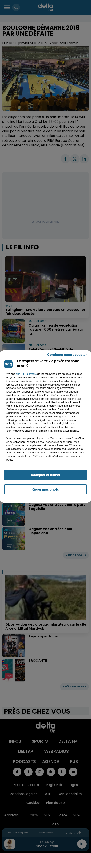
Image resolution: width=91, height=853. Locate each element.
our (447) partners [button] (26, 373)
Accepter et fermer (45, 474)
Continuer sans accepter (67, 354)
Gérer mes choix (45, 489)
